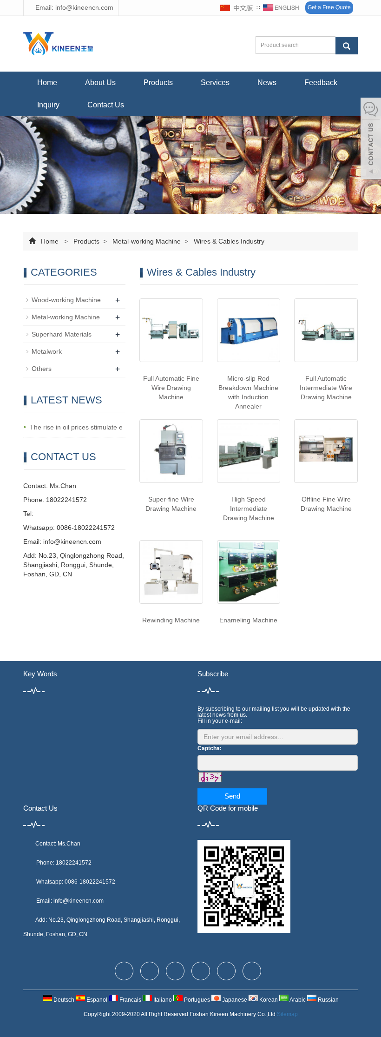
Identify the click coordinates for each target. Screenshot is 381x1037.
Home (47, 82)
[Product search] (346, 45)
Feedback (320, 82)
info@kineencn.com (72, 541)
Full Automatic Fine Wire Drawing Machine (171, 388)
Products (158, 82)
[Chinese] (237, 8)
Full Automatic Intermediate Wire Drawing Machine (326, 388)
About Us (100, 82)
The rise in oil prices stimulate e (76, 427)
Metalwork (47, 351)
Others (42, 368)
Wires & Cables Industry (228, 241)
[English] (281, 8)
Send (232, 796)
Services (215, 82)
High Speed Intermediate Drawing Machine (248, 508)
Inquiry (48, 105)
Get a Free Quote (329, 7)
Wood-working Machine (66, 300)
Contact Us (105, 105)
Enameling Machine (248, 620)
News (266, 82)
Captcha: (209, 748)
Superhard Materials (62, 334)
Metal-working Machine (147, 241)
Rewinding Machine (171, 620)
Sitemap (287, 1014)
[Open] (371, 139)
